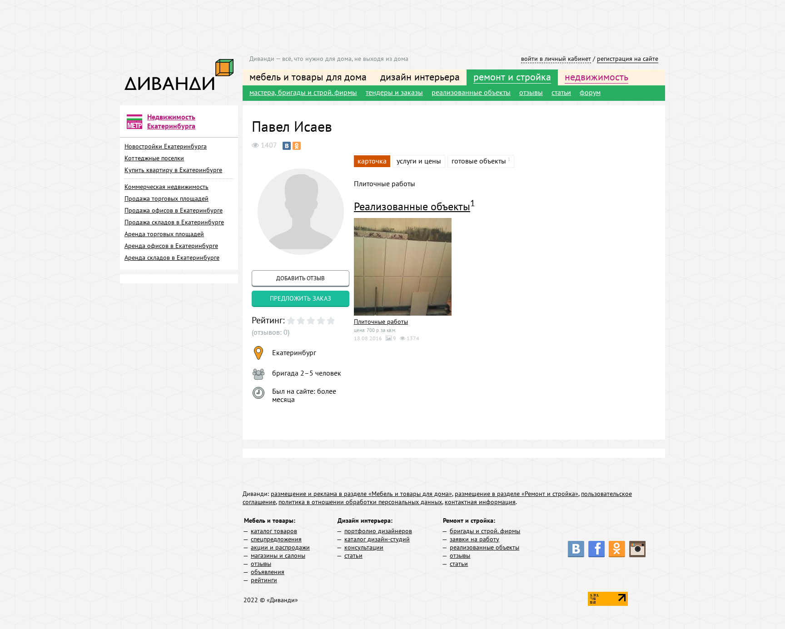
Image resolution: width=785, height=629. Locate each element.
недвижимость (596, 76)
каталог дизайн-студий (377, 539)
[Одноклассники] (297, 146)
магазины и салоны (278, 555)
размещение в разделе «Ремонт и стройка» (516, 494)
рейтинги (264, 580)
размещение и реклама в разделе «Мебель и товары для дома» (361, 494)
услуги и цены (419, 160)
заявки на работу (474, 539)
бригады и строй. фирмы (485, 531)
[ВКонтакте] (287, 146)
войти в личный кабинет (556, 58)
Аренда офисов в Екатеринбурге (171, 246)
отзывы (531, 92)
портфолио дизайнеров (378, 531)
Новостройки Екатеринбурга (165, 146)
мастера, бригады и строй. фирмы (303, 92)
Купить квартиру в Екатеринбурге (173, 170)
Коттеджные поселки (154, 158)
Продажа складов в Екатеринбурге (174, 222)
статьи (561, 92)
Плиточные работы (381, 321)
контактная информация (480, 502)
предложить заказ (300, 298)
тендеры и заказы (394, 92)
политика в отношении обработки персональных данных (360, 502)
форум (590, 92)
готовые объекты (479, 160)
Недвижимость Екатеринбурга (171, 121)
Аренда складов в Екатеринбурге (171, 257)
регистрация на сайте (627, 58)
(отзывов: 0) (270, 332)
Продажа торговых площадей (166, 198)
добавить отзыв (300, 278)
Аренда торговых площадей (164, 234)
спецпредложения (276, 539)
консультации (363, 547)
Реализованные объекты (412, 206)
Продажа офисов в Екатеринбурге (173, 210)
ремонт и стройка (512, 76)
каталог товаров (274, 531)
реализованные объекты (471, 92)
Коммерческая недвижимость (166, 187)
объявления (267, 572)
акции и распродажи (280, 547)
